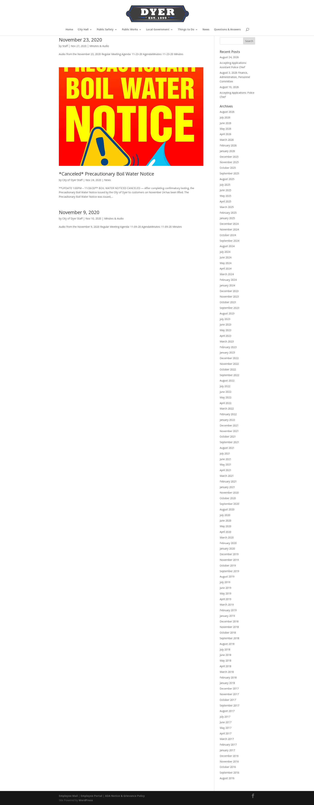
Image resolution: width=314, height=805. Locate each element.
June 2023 (225, 324)
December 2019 (229, 554)
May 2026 (225, 128)
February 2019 (228, 610)
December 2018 (229, 621)
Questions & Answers (227, 29)
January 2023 (227, 352)
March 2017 (227, 739)
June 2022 (225, 391)
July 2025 (225, 184)
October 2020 (228, 498)
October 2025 (228, 167)
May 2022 (225, 397)
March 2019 (227, 604)
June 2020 (225, 520)
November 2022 (229, 363)
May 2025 (225, 195)
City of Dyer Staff (72, 180)
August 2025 (227, 179)
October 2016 (228, 767)
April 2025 (225, 201)
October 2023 (228, 302)
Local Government (157, 29)
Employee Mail (68, 796)
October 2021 (228, 436)
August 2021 (227, 448)
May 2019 (225, 593)
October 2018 (228, 632)
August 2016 (227, 778)
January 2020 (227, 548)
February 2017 (228, 744)
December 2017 (229, 688)
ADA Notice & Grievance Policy (125, 796)
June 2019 (225, 588)
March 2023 (227, 341)
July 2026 (225, 117)
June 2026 (225, 123)
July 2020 (225, 515)
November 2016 (229, 761)
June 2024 (225, 257)
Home (69, 29)
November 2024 (229, 229)
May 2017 (225, 728)
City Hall (83, 29)
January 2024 (227, 285)
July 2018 (225, 649)
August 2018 (227, 644)
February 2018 (228, 677)
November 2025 (229, 162)
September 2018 (229, 638)
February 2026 (228, 145)
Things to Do (186, 29)
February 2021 (228, 481)
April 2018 (225, 666)
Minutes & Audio (99, 46)
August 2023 (227, 313)
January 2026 (227, 151)
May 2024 (225, 263)
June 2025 (225, 190)
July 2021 (225, 453)
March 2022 (227, 408)
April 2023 (225, 335)
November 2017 (229, 694)
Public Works (130, 29)
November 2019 (229, 560)
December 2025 (229, 156)
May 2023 (225, 330)
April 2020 (225, 532)
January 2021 (227, 487)
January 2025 (227, 218)
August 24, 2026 (229, 57)
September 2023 (229, 307)
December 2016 (229, 756)
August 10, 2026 (229, 87)
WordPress (86, 800)
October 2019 (228, 565)
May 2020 (225, 526)
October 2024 (228, 235)
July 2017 (225, 716)
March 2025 (227, 207)
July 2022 (225, 386)
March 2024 (227, 274)
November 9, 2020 (79, 212)
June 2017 (225, 722)
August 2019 (227, 576)
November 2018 (229, 627)
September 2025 (229, 173)
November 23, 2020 (80, 39)
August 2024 (227, 246)
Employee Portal (91, 796)
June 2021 (225, 459)
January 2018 (227, 683)
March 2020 (227, 537)
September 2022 (229, 375)
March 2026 (227, 139)
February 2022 (228, 414)
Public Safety (105, 29)
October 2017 (228, 700)
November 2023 (229, 296)
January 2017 (227, 750)
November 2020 (229, 492)
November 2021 (229, 431)
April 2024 (225, 268)
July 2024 (225, 251)
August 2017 (227, 711)
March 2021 (227, 476)
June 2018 (225, 655)
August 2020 (227, 509)
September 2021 (229, 442)
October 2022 (228, 369)
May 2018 (225, 660)
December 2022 (229, 358)
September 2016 (229, 772)
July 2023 (225, 319)
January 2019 (227, 616)
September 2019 (229, 571)
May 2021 (225, 464)
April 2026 (225, 134)
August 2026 (227, 111)
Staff (65, 46)
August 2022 (227, 380)
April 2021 (225, 470)
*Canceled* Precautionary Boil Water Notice (106, 173)
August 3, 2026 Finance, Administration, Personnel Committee (235, 77)
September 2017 (229, 705)
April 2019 (225, 599)
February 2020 (228, 543)
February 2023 (228, 347)
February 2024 (228, 279)
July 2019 (225, 582)
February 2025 (228, 212)
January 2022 (227, 420)
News (206, 29)
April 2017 (225, 733)
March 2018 (227, 672)
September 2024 (229, 240)
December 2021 (229, 425)
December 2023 (229, 291)
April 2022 (225, 403)
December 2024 (229, 223)
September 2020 (229, 504)
